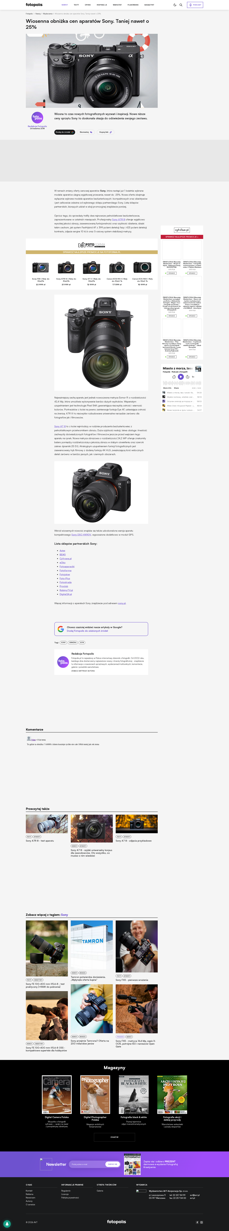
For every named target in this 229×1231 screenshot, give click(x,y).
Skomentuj (84, 132)
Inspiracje (102, 5)
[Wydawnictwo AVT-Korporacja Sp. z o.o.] (141, 1196)
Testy (76, 5)
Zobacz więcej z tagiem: (47, 914)
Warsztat (117, 5)
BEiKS (63, 554)
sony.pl (122, 603)
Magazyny (149, 5)
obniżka (72, 642)
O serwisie (30, 1204)
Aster (62, 550)
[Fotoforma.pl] (92, 246)
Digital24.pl (66, 594)
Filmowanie (133, 5)
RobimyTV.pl (66, 590)
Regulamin (66, 1190)
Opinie (88, 5)
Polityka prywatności (70, 1197)
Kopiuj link (104, 132)
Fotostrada (66, 582)
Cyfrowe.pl (66, 558)
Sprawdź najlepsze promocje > (182, 237)
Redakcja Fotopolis (37, 126)
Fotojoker (65, 574)
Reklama (29, 1194)
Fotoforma (65, 570)
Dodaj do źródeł (63, 132)
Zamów (114, 1137)
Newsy (65, 5)
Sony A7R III (118, 219)
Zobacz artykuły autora (83, 671)
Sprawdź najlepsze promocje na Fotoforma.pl (92, 252)
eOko (63, 562)
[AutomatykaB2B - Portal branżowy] (116, 1222)
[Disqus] (92, 768)
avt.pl (192, 1198)
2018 (82, 642)
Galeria (100, 1190)
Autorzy (29, 1201)
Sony (63, 642)
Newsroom (30, 1197)
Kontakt (29, 1190)
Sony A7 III (60, 426)
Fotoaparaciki (67, 566)
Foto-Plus (65, 578)
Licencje (65, 1194)
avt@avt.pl (195, 1195)
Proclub (64, 586)
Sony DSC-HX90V (81, 534)
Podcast (197, 5)
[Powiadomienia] (7, 1224)
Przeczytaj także (37, 809)
